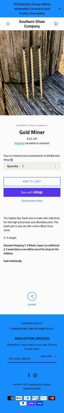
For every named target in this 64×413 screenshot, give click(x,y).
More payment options (32, 200)
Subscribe (46, 356)
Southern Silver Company (32, 24)
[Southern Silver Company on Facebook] (29, 375)
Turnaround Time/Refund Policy (32, 328)
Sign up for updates (32, 338)
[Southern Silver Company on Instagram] (35, 375)
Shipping (19, 143)
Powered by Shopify (32, 388)
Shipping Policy (32, 323)
